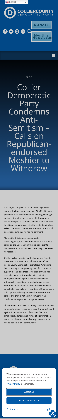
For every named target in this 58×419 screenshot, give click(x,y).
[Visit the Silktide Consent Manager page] (48, 409)
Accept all (29, 392)
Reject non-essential (29, 400)
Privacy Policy (13, 383)
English (12, 2)
